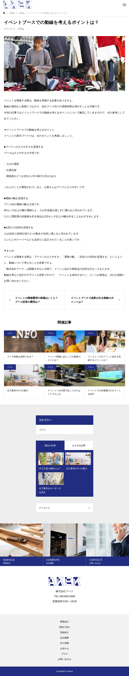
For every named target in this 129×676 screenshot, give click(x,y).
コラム (21, 28)
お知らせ (64, 648)
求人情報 (64, 643)
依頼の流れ (64, 627)
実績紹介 (64, 632)
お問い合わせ (64, 659)
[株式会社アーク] (17, 4)
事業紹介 (64, 622)
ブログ (64, 654)
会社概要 (64, 638)
